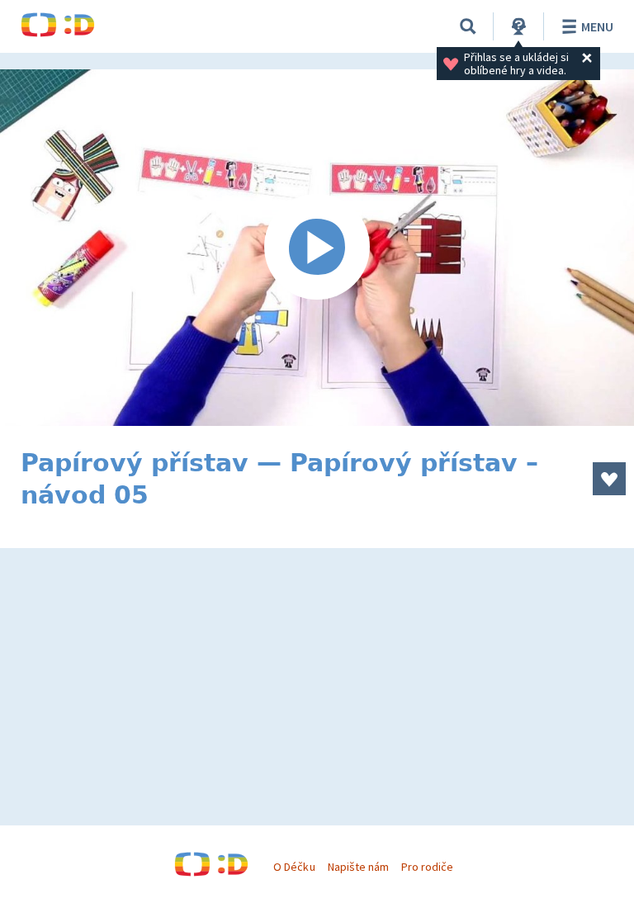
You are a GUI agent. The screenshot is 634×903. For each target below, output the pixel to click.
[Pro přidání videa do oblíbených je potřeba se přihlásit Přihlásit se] (609, 478)
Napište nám (358, 866)
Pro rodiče (427, 866)
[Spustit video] (317, 247)
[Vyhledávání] (468, 26)
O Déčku (294, 866)
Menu (597, 26)
